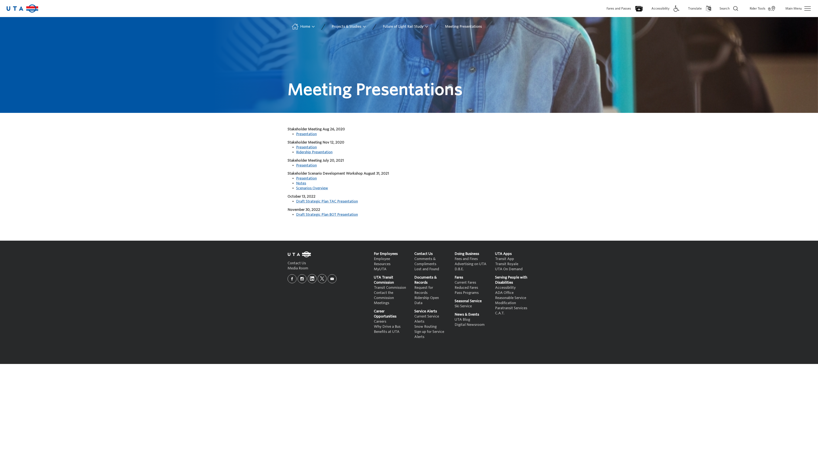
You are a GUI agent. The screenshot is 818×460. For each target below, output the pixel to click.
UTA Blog (462, 320)
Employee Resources (382, 261)
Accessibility (505, 288)
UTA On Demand (509, 269)
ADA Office (504, 293)
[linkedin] (312, 278)
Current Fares (465, 282)
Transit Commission (390, 288)
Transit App (504, 259)
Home (305, 26)
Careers (380, 321)
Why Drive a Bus (387, 327)
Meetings (381, 303)
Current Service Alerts (426, 318)
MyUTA (380, 269)
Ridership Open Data (426, 300)
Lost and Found (426, 269)
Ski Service (463, 306)
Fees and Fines (466, 259)
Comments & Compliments (425, 261)
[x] (322, 278)
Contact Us (297, 263)
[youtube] (332, 278)
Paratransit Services (511, 308)
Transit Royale (506, 264)
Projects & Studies (347, 26)
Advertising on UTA (470, 264)
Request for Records (423, 290)
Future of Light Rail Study (403, 26)
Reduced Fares (466, 288)
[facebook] (292, 278)
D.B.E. (459, 269)
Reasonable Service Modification (510, 300)
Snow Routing (425, 327)
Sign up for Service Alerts (429, 334)
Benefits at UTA (386, 332)
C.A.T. (499, 313)
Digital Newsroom (470, 325)
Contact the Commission (384, 295)
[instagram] (302, 278)
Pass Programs (467, 293)
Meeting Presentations (463, 26)
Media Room (298, 268)
